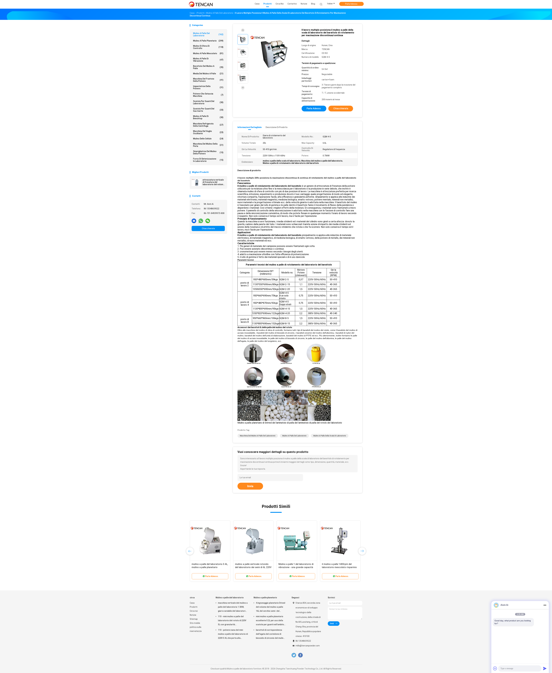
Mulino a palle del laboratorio (208, 34)
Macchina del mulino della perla (208, 145)
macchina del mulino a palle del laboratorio (257, 436)
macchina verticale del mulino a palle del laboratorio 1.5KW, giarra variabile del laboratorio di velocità (233, 607)
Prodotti (193, 607)
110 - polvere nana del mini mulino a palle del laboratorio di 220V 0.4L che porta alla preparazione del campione (233, 634)
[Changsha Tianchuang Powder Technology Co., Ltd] (201, 4)
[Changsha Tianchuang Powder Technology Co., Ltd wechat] (207, 220)
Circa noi (194, 611)
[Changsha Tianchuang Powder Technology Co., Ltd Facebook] (300, 655)
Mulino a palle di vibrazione (208, 59)
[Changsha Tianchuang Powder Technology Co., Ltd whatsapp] (201, 220)
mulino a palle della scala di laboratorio (329, 436)
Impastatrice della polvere (208, 87)
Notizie (193, 615)
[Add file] (495, 668)
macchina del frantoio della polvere (208, 80)
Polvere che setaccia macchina (208, 95)
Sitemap (194, 619)
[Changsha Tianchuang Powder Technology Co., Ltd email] (194, 220)
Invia (250, 486)
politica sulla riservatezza (196, 629)
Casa (192, 603)
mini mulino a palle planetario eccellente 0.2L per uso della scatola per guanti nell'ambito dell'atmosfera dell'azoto (270, 621)
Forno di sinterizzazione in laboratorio (208, 160)
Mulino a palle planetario (208, 41)
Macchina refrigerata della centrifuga (208, 125)
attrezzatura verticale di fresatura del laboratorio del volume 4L (213, 182)
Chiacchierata (208, 228)
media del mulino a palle (208, 73)
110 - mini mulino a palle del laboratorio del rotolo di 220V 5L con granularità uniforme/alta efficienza (232, 621)
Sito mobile (195, 623)
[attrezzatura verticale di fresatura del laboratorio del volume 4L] (196, 182)
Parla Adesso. (351, 4)
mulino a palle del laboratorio (294, 436)
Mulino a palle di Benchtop (208, 117)
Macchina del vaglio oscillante (208, 132)
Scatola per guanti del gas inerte (208, 110)
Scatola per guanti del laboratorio (208, 102)
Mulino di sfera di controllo (208, 47)
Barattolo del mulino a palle (208, 67)
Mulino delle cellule (208, 138)
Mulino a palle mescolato (208, 53)
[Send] (545, 668)
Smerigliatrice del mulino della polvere (208, 152)
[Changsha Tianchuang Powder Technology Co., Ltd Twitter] (294, 655)
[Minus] (545, 605)
